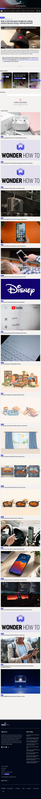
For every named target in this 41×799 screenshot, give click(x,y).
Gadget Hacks (8, 8)
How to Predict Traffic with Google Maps (32, 747)
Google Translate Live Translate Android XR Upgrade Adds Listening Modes (17, 163)
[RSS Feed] (8, 747)
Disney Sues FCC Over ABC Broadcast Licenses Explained (13, 302)
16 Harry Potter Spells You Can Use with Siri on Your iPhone (32, 744)
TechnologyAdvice (10, 788)
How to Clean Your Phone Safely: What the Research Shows (13, 276)
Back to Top (4, 780)
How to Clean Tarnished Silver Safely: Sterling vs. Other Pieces (14, 425)
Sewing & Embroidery (20, 6)
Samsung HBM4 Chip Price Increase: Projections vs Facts (13, 696)
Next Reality (13, 8)
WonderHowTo (2, 8)
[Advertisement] (20, 711)
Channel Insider (36, 788)
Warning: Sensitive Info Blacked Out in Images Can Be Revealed (32, 762)
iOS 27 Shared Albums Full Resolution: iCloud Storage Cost (13, 246)
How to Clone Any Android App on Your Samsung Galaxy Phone (32, 741)
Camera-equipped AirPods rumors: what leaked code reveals (13, 137)
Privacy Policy (3, 768)
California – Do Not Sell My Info (6, 772)
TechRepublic (17, 788)
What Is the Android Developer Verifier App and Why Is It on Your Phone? (16, 609)
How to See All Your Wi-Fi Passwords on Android (32, 735)
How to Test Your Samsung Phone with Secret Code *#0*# (32, 753)
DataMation (29, 788)
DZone (3, 791)
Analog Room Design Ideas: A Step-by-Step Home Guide (12, 394)
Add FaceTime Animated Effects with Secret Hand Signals (32, 750)
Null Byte (18, 8)
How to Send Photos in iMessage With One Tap (11, 364)
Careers (5, 774)
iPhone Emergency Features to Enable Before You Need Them (14, 580)
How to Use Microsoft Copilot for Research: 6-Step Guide (13, 635)
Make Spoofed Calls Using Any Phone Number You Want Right (33, 759)
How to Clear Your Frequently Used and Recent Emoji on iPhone (32, 756)
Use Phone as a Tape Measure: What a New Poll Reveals (12, 549)
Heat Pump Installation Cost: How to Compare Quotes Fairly (13, 219)
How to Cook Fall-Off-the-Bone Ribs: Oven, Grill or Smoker (13, 487)
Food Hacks (18, 10)
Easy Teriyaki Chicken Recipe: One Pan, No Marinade (12, 518)
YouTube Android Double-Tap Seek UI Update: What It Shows (13, 333)
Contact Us (3, 770)
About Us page (9, 744)
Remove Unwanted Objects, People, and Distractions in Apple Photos (32, 738)
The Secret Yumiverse (30, 10)
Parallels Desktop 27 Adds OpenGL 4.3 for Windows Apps (13, 188)
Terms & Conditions (4, 766)
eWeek (23, 788)
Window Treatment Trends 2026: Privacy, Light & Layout (13, 456)
